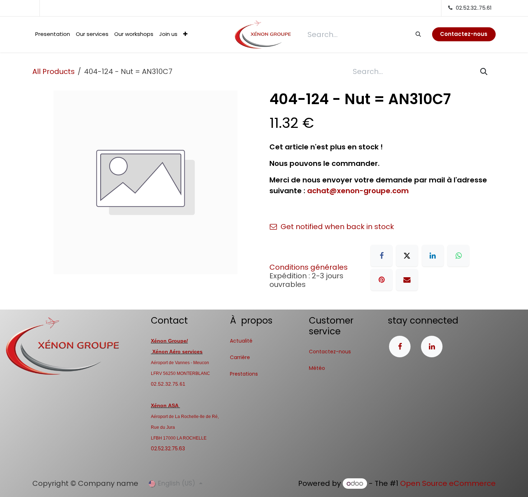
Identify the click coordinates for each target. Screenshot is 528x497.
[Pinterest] (381, 280)
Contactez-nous (330, 351)
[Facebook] (381, 255)
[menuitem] (52, 34)
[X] (407, 255)
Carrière (240, 357)
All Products (53, 71)
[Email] (407, 280)
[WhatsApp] (458, 255)
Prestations (244, 373)
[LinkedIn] (433, 255)
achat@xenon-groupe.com (358, 191)
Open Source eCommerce (448, 483)
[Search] (418, 34)
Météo (317, 368)
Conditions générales (308, 267)
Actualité (241, 340)
